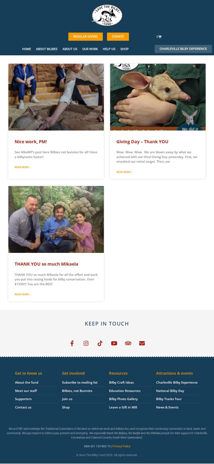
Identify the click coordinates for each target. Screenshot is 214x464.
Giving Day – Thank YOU (142, 142)
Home (26, 49)
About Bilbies (46, 49)
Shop (124, 49)
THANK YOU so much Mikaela (46, 264)
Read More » (23, 167)
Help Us (109, 49)
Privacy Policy (121, 446)
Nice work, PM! (31, 142)
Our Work (90, 49)
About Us (69, 49)
